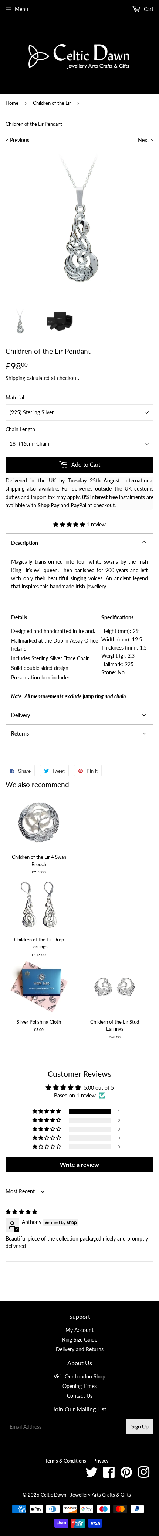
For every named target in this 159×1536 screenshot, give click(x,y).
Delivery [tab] (20, 715)
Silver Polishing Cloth (39, 1022)
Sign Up (140, 1426)
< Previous (17, 140)
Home (12, 103)
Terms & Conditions (65, 1461)
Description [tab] (24, 543)
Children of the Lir (52, 103)
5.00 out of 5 (99, 1087)
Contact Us (79, 1396)
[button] (70, 524)
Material (15, 397)
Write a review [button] (79, 1164)
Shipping (15, 378)
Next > (145, 140)
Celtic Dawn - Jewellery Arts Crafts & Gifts (86, 1495)
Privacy (101, 1461)
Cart (147, 9)
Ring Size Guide (79, 1339)
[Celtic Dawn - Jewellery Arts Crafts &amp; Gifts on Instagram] (144, 1475)
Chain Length (20, 429)
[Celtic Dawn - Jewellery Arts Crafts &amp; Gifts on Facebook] (109, 1475)
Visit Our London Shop (79, 1376)
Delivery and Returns (80, 1349)
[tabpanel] (79, 629)
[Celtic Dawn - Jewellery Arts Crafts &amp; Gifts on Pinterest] (126, 1475)
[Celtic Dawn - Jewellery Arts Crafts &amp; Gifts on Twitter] (91, 1475)
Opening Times (79, 1386)
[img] (21, 1211)
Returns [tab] (20, 733)
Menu (21, 9)
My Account (79, 1330)
